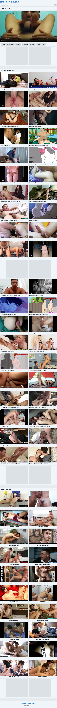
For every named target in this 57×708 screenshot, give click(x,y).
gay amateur (11, 44)
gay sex (19, 44)
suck (39, 44)
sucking (33, 44)
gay (4, 44)
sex (44, 44)
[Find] (55, 5)
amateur (26, 44)
